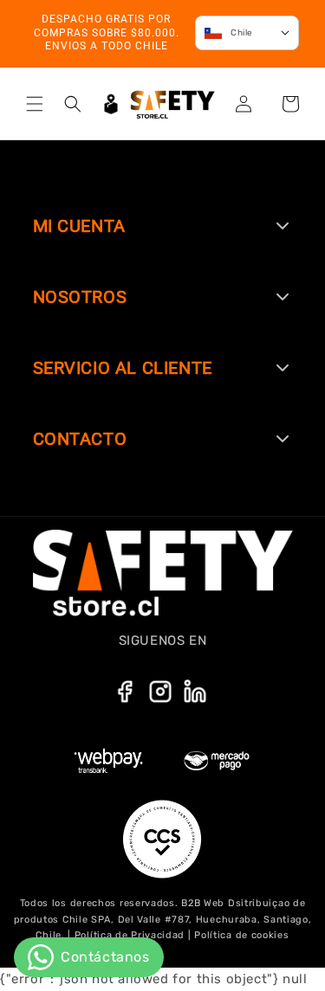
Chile (242, 33)
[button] (35, 104)
